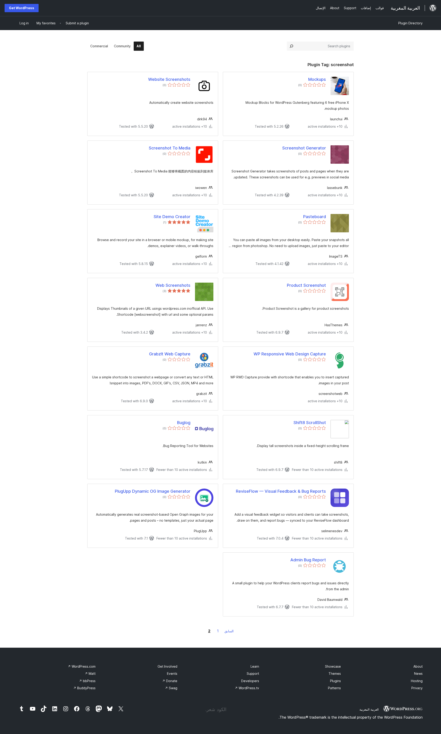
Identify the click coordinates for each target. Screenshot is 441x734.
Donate (169, 681)
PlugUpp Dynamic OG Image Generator (152, 491)
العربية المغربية (369, 709)
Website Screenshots (169, 79)
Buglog (183, 422)
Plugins (335, 681)
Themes (334, 673)
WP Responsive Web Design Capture (290, 354)
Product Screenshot (306, 285)
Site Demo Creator (172, 216)
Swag (171, 688)
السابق (229, 631)
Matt (90, 673)
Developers (250, 681)
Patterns (334, 688)
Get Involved (167, 666)
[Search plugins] (291, 46)
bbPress (87, 681)
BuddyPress (84, 688)
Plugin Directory (410, 23)
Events (172, 673)
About (418, 666)
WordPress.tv (247, 688)
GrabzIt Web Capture (169, 354)
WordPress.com (82, 666)
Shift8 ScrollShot (310, 422)
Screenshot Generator (304, 148)
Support (253, 673)
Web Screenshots (172, 285)
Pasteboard (314, 216)
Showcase (333, 666)
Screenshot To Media (169, 148)
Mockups (317, 79)
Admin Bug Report (308, 559)
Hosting (417, 681)
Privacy (417, 688)
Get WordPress (21, 8)
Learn (255, 666)
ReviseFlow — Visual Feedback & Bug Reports (281, 491)
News (418, 673)
